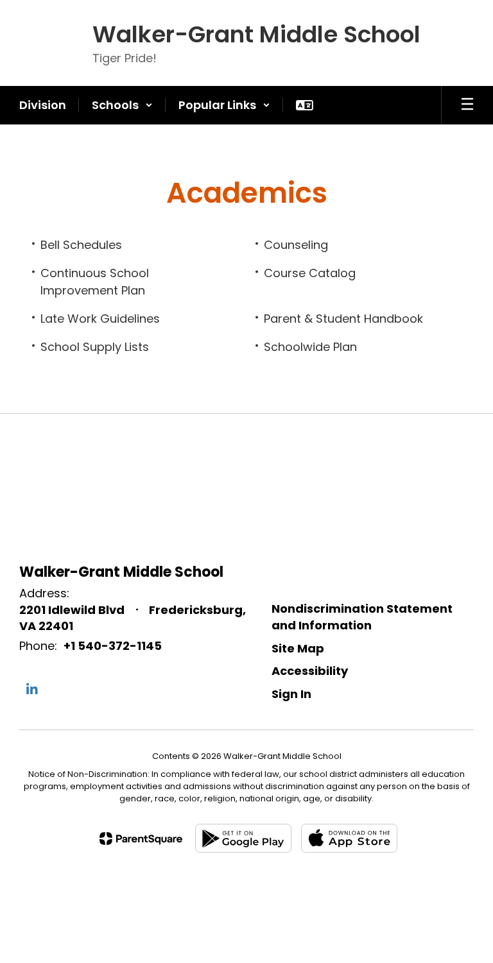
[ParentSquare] (141, 838)
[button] (122, 105)
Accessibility (310, 671)
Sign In (291, 694)
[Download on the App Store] (349, 838)
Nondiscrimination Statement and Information (362, 617)
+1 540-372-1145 (113, 646)
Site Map (298, 648)
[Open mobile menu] (467, 105)
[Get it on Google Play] (243, 838)
